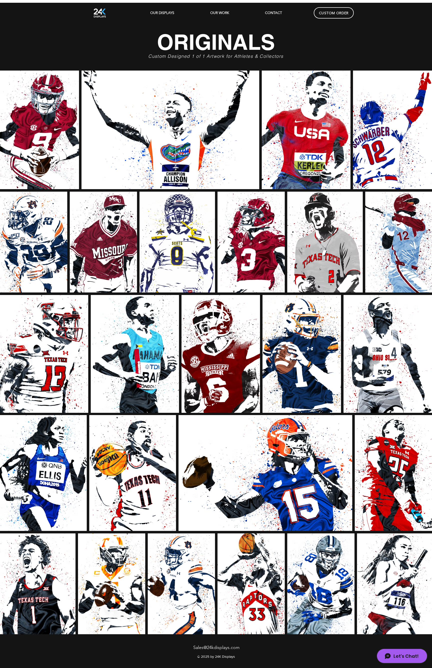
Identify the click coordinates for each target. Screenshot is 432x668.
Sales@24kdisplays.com (216, 647)
